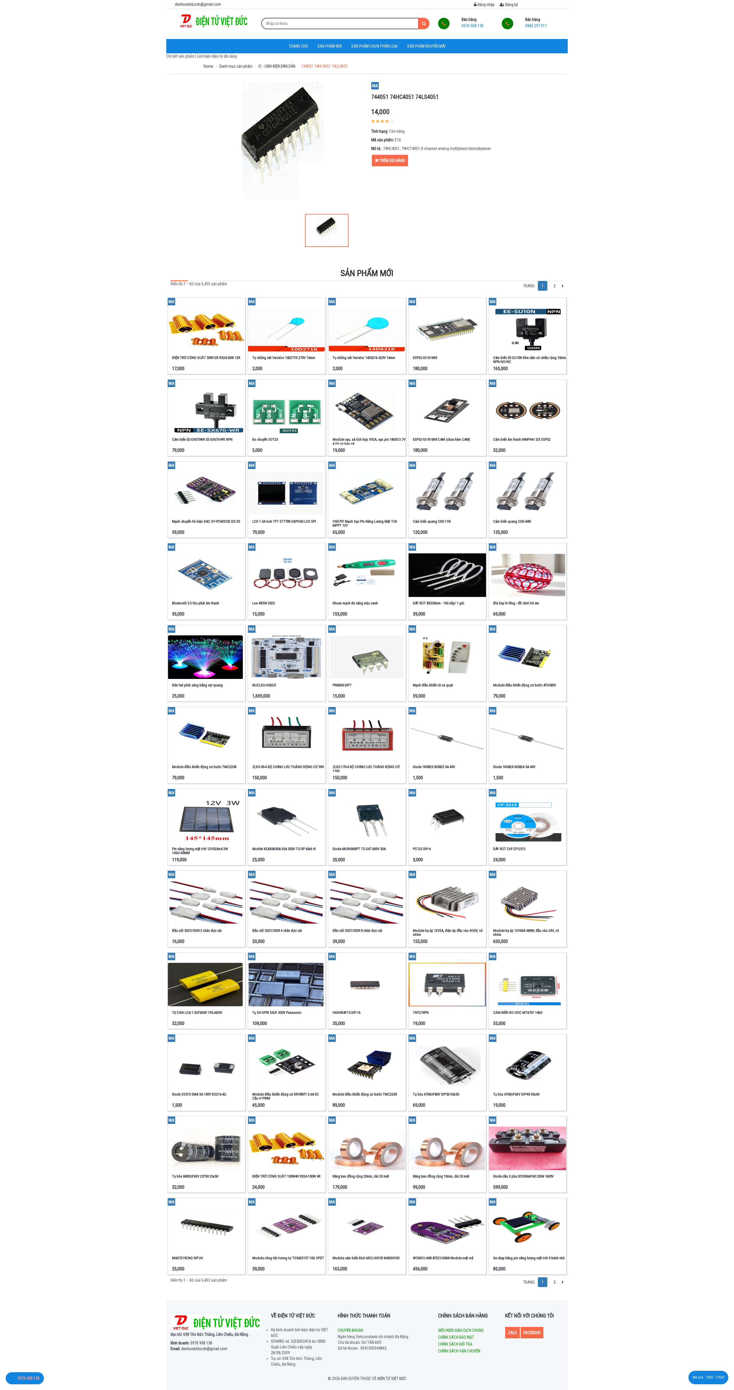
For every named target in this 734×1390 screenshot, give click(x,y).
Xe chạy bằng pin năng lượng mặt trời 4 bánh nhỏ (529, 1258)
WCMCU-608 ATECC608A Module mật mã (443, 1258)
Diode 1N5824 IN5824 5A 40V (514, 767)
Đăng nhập (486, 4)
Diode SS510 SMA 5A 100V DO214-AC (199, 1094)
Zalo (512, 1332)
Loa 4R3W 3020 (263, 603)
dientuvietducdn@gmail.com (199, 1348)
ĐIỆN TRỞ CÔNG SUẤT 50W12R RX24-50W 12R (206, 358)
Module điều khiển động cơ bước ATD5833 (524, 685)
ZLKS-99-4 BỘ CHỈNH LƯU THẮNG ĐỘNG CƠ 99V (288, 767)
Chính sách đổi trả (455, 1344)
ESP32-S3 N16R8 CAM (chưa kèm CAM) (441, 439)
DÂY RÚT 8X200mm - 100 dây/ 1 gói (438, 603)
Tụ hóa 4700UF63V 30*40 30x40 (516, 1094)
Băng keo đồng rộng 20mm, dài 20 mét (361, 1176)
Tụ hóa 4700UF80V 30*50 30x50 (436, 1094)
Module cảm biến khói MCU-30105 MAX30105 (366, 1258)
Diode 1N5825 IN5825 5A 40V (434, 767)
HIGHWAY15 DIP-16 (346, 1012)
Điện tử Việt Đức (391, 1378)
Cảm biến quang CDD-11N (432, 521)
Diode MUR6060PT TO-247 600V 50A (359, 849)
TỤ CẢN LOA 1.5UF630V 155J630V (197, 1012)
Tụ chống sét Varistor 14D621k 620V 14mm (364, 358)
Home (208, 66)
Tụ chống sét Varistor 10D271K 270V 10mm (283, 358)
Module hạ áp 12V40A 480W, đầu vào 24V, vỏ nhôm (526, 932)
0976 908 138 (191, 1343)
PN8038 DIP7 (342, 685)
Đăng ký (511, 4)
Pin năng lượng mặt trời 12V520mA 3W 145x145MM (200, 851)
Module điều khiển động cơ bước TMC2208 (204, 767)
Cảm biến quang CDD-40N (512, 521)
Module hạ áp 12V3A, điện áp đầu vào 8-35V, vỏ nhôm (448, 932)
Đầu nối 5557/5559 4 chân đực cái (277, 930)
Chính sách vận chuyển (459, 1351)
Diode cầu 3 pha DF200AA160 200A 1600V (523, 1176)
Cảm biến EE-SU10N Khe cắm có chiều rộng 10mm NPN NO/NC (529, 360)
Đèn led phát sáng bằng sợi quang (197, 685)
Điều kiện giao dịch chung (461, 1330)
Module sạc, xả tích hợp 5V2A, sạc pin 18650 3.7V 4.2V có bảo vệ (369, 441)
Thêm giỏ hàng (391, 160)
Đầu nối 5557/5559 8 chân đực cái (357, 930)
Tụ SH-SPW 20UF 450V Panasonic (276, 1012)
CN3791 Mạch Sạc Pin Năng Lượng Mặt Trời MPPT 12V (365, 523)
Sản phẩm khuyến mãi (426, 46)
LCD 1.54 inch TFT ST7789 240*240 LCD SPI (284, 521)
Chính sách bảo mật (456, 1337)
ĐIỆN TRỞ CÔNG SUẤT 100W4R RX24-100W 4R (286, 1176)
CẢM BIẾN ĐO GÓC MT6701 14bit (517, 1012)
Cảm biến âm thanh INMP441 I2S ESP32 (521, 439)
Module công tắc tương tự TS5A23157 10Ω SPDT (288, 1258)
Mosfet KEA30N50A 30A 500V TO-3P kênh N (284, 849)
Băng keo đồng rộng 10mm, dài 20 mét (441, 1176)
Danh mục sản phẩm (236, 66)
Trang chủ (298, 46)
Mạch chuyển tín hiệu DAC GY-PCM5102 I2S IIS (206, 521)
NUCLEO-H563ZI (264, 685)
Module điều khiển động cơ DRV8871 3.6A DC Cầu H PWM (285, 1096)
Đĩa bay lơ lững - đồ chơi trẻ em (516, 603)
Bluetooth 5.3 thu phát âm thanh (195, 603)
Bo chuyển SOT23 (265, 439)
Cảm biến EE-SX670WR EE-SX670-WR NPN (202, 439)
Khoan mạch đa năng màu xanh (355, 603)
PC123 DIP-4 (422, 849)
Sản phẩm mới (329, 46)
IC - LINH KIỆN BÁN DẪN (277, 66)
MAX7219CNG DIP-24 (187, 1258)
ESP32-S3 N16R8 (425, 358)
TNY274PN (421, 1012)
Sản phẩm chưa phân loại (374, 46)
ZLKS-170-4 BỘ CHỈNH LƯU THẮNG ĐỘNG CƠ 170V (366, 769)
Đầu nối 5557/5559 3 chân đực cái (197, 930)
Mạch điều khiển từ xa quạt (433, 685)
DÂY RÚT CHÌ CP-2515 (509, 849)
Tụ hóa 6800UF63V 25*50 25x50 (195, 1176)
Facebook (532, 1332)
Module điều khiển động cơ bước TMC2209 (365, 1094)
